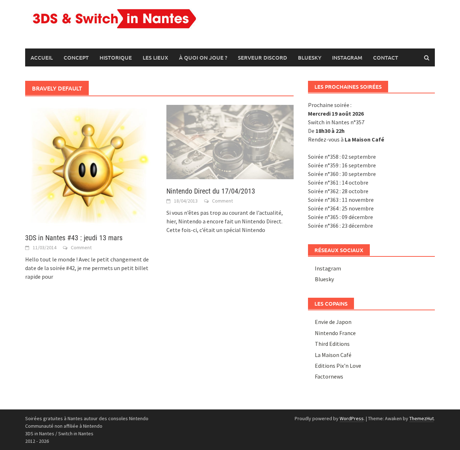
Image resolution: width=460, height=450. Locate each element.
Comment (81, 247)
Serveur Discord (262, 57)
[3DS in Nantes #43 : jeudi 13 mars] (88, 164)
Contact (385, 57)
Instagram (347, 57)
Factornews (329, 376)
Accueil (42, 57)
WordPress (352, 418)
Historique (116, 57)
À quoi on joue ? (203, 57)
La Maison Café (333, 354)
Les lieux (155, 57)
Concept (76, 57)
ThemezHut (421, 418)
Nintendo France (335, 333)
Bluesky (309, 57)
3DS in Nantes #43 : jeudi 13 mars (74, 237)
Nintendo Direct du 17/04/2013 (210, 191)
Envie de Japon (333, 321)
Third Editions (332, 343)
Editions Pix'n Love (338, 365)
